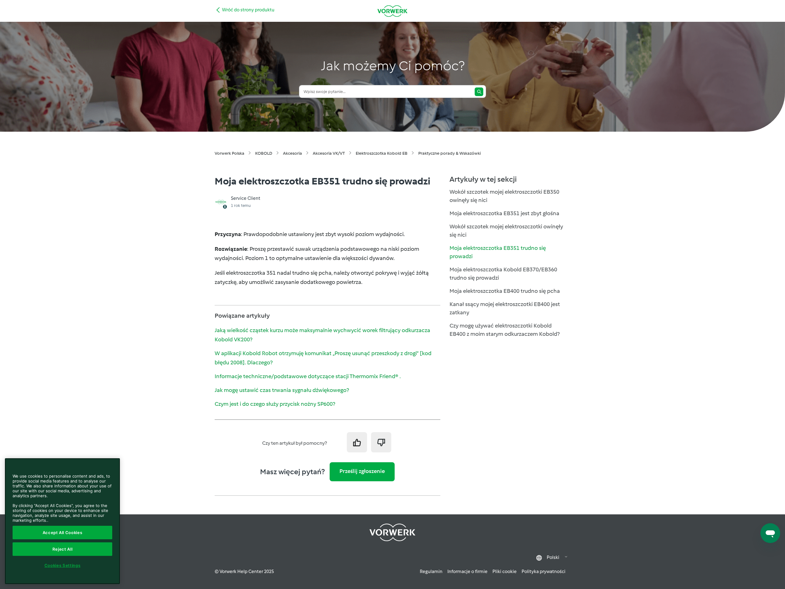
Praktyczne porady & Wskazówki (449, 153)
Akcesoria (292, 153)
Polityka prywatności (543, 571)
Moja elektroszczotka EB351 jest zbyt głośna (504, 213)
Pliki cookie (504, 571)
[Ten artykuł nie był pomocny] (381, 442)
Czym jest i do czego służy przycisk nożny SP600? (275, 404)
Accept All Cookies (62, 532)
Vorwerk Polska (229, 153)
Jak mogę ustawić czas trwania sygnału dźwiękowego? (282, 390)
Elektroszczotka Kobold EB (382, 153)
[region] (62, 521)
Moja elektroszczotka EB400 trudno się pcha (505, 291)
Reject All (62, 549)
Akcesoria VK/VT (329, 153)
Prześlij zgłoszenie (362, 471)
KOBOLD (263, 153)
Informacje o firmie (467, 571)
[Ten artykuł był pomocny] (357, 442)
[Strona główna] (392, 11)
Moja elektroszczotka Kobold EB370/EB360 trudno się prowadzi (503, 273)
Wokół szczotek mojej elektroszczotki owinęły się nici (506, 230)
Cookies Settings (62, 565)
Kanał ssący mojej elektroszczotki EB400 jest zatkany (505, 308)
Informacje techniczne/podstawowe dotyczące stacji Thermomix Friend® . (308, 376)
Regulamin (431, 571)
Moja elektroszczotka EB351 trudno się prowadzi (498, 252)
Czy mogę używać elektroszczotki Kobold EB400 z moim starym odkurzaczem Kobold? (505, 329)
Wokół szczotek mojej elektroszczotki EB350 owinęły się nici (504, 195)
